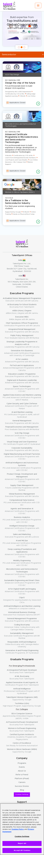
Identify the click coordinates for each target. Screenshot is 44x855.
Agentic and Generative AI (22, 511)
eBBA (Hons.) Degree (22, 312)
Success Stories (22, 786)
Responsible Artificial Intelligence (22, 644)
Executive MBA (22, 318)
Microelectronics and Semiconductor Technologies (22, 573)
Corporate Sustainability (22, 449)
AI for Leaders (22, 360)
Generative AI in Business (22, 353)
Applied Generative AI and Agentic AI (22, 684)
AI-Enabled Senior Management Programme (22, 299)
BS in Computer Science (22, 716)
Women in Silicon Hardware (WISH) (22, 750)
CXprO (22, 600)
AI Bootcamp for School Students (22, 306)
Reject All (22, 843)
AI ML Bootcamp (22, 677)
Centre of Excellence (22, 744)
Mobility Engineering (22, 563)
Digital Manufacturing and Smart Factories (22, 456)
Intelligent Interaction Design (22, 528)
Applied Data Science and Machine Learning (22, 397)
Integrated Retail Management (22, 330)
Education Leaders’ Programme (22, 375)
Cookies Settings (21, 794)
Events (22, 767)
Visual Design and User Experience (22, 443)
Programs (22, 763)
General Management (22, 422)
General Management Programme (22, 620)
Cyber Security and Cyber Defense (22, 406)
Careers (21, 782)
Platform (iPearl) (22, 778)
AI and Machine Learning (21, 414)
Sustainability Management (22, 635)
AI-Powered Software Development (22, 723)
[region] (22, 829)
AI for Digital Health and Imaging (22, 591)
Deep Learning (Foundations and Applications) (22, 553)
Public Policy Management (22, 337)
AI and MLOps (22, 543)
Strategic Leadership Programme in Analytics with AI (22, 344)
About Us (22, 771)
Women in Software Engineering (22, 729)
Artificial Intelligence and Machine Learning (22, 607)
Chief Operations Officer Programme (22, 324)
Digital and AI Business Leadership (22, 381)
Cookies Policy (17, 829)
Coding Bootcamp (21, 627)
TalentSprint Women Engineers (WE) (22, 698)
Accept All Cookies (22, 850)
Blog (22, 790)
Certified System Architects (22, 737)
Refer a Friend (22, 775)
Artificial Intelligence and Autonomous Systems (22, 466)
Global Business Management (22, 495)
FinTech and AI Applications (22, 368)
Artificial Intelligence (22, 691)
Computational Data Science (22, 502)
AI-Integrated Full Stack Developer (22, 671)
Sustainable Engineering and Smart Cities (21, 583)
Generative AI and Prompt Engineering (21, 652)
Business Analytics (22, 519)
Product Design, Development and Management (22, 478)
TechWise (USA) (22, 705)
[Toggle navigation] (38, 5)
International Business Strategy (22, 613)
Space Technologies (22, 389)
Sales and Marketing (22, 535)
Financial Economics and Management (22, 428)
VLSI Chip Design (22, 435)
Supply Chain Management (21, 487)
